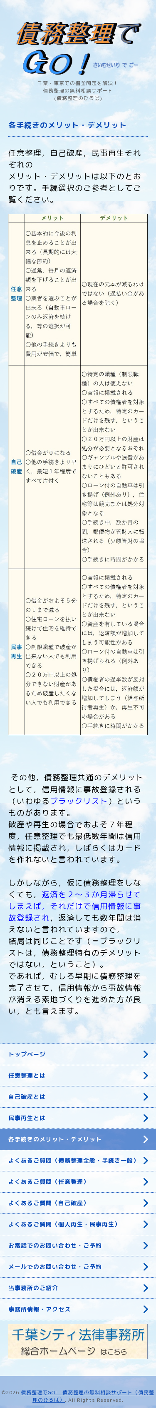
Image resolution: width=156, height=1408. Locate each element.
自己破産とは (27, 1097)
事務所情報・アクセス (39, 1309)
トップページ (27, 1054)
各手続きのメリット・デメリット (55, 1139)
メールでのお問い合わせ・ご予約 (55, 1267)
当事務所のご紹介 (33, 1288)
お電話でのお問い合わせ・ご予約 (55, 1245)
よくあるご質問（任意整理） (48, 1182)
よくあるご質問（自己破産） (48, 1203)
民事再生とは (27, 1118)
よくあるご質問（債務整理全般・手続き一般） (73, 1160)
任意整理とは (27, 1075)
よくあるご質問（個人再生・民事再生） (64, 1224)
